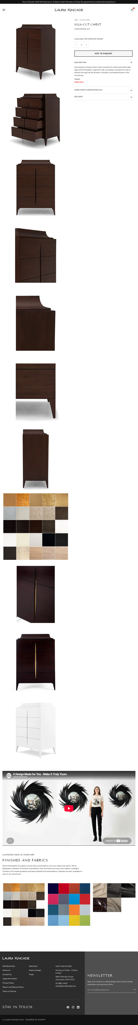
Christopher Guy (82, 29)
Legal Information (10, 978)
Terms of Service (9, 991)
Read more (78, 82)
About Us (7, 970)
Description (80, 62)
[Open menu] (6, 10)
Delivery (78, 96)
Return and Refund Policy (13, 987)
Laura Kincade (11, 1020)
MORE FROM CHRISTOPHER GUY (88, 90)
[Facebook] (68, 1007)
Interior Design (35, 970)
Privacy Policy (8, 983)
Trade (31, 974)
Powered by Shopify (35, 1020)
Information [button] (9, 966)
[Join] (133, 989)
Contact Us (7, 974)
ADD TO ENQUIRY (103, 53)
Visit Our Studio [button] (64, 966)
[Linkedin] (78, 1007)
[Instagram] (73, 1007)
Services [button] (33, 966)
